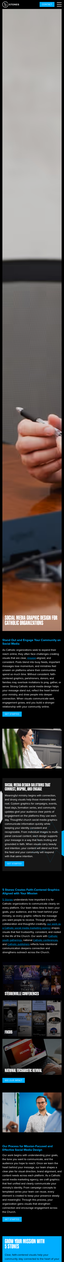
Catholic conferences (45, 940)
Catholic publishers (18, 944)
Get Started (12, 713)
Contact (47, 4)
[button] (59, 4)
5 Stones (7, 899)
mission (31, 658)
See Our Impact (13, 1080)
